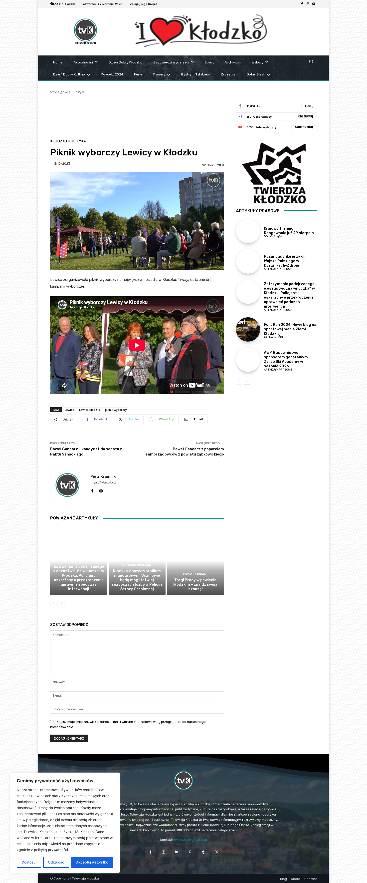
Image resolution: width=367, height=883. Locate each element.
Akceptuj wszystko (92, 862)
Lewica (69, 410)
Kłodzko (58, 141)
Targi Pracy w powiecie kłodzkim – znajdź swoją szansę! (195, 584)
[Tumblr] (203, 852)
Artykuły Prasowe (78, 560)
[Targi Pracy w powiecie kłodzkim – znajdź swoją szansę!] (195, 560)
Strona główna (60, 92)
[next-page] (61, 603)
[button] (311, 61)
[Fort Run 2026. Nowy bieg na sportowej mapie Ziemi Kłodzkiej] (248, 329)
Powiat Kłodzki (194, 573)
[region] (65, 823)
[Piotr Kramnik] (70, 485)
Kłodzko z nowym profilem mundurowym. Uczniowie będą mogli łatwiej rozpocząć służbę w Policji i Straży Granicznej (137, 580)
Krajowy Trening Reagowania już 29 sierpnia (289, 230)
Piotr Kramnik (103, 476)
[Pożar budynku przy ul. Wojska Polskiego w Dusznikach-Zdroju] (248, 261)
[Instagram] (308, 4)
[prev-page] (53, 603)
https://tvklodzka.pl (103, 482)
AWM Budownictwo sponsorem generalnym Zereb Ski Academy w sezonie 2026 (286, 359)
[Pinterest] (190, 852)
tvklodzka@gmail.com (190, 840)
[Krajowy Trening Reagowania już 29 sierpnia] (248, 231)
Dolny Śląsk (273, 236)
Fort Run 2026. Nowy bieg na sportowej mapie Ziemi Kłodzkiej (290, 329)
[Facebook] (302, 4)
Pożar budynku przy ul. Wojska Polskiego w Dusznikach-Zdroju (284, 261)
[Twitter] (216, 852)
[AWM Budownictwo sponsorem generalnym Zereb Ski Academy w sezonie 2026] (248, 360)
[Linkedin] (177, 852)
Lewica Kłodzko (89, 410)
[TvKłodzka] (183, 780)
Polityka (79, 92)
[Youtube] (314, 4)
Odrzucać (56, 862)
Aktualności (273, 337)
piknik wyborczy (116, 410)
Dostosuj (29, 862)
